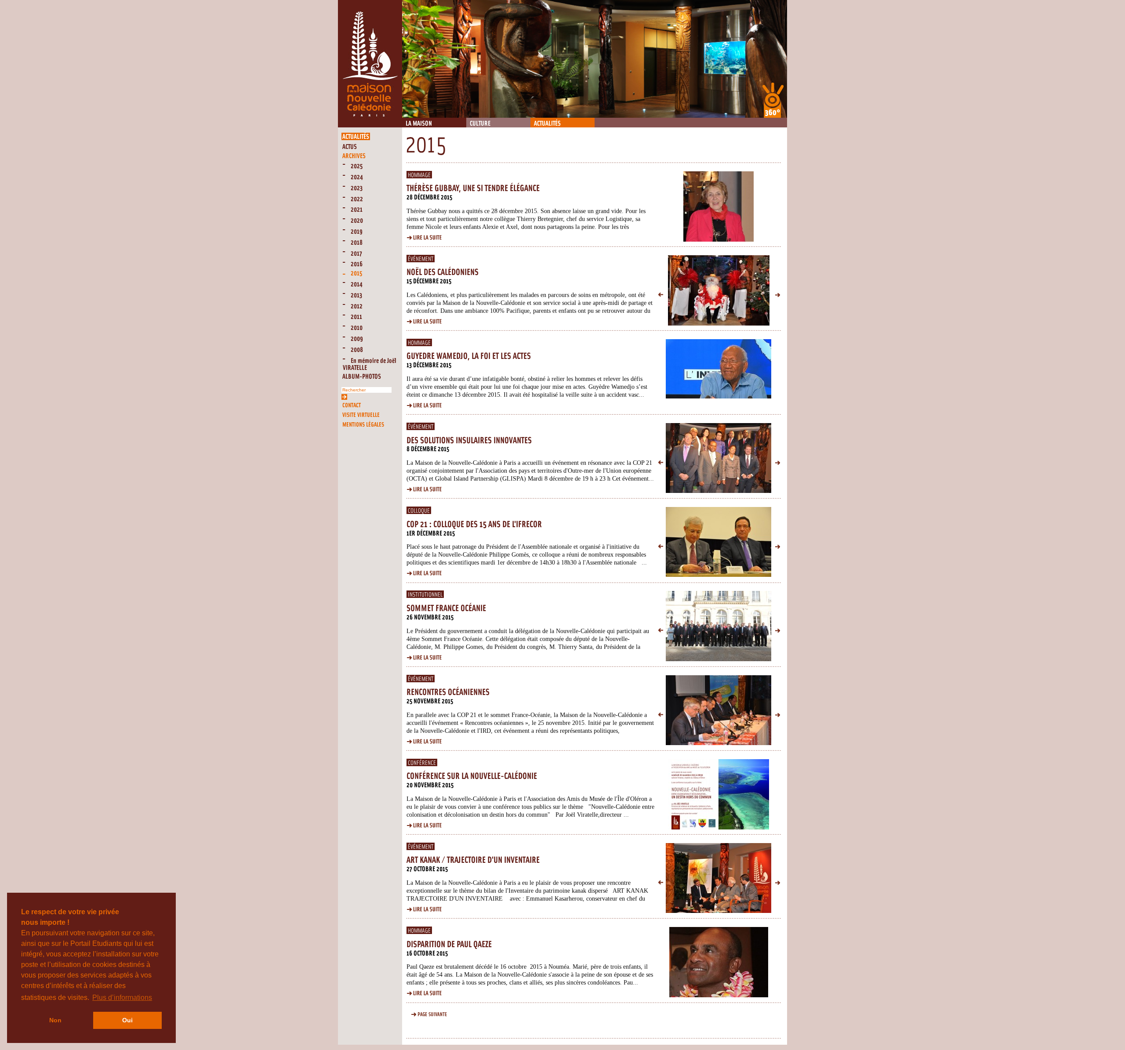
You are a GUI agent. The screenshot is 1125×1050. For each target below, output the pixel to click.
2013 (356, 295)
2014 (357, 284)
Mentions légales (363, 424)
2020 (357, 220)
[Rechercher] (344, 396)
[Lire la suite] (426, 238)
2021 (357, 209)
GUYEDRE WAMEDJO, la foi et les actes (468, 356)
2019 (357, 231)
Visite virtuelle (361, 415)
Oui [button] (127, 1020)
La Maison (419, 123)
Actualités (547, 123)
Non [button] (55, 1020)
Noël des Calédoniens (442, 272)
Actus (349, 147)
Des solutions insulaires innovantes (469, 440)
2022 (357, 199)
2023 (357, 188)
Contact (351, 405)
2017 (356, 253)
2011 (356, 317)
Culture (480, 123)
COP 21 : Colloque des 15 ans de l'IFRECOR (474, 524)
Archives (354, 156)
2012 (357, 306)
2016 (357, 264)
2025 (357, 166)
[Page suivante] (426, 1015)
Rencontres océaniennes (448, 692)
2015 (356, 273)
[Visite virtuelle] (773, 100)
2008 (357, 350)
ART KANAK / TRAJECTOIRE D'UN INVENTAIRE (473, 860)
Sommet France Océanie (446, 608)
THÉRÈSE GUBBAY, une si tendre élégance (473, 188)
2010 (357, 328)
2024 (357, 177)
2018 (357, 242)
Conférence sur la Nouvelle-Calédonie (471, 776)
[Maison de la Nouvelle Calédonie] (370, 125)
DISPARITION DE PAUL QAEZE (449, 944)
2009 (357, 339)
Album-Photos (361, 376)
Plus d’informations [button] (122, 997)
